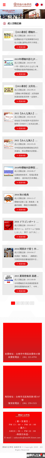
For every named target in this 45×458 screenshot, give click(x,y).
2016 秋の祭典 (21, 194)
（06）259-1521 (29, 403)
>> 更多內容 (21, 47)
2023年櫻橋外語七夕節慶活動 (29, 59)
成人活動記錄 (20, 36)
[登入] (44, 455)
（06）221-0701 (29, 357)
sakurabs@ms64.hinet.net (27, 437)
